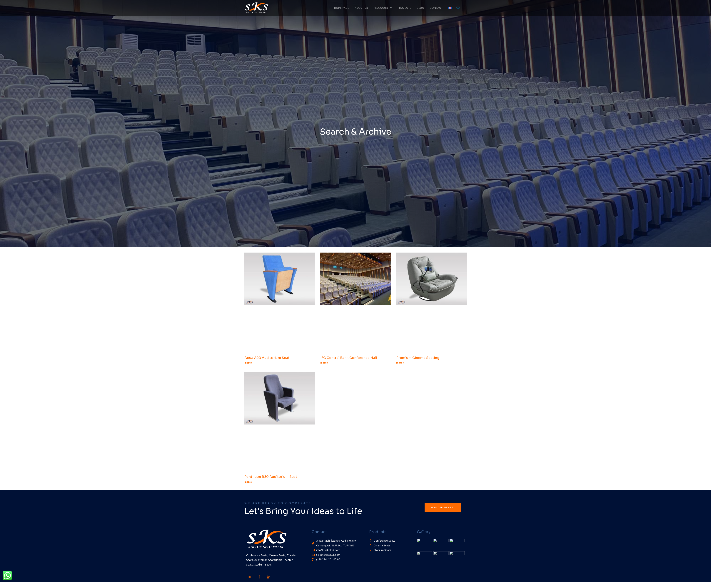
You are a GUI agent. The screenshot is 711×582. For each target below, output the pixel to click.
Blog (420, 7)
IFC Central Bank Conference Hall (348, 358)
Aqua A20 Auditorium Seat (267, 358)
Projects (404, 7)
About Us (361, 7)
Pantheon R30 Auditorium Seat (270, 477)
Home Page (341, 7)
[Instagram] (249, 577)
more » (248, 362)
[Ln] (269, 577)
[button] (458, 8)
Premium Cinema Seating (417, 358)
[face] (259, 577)
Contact (436, 7)
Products (381, 7)
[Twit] (278, 574)
